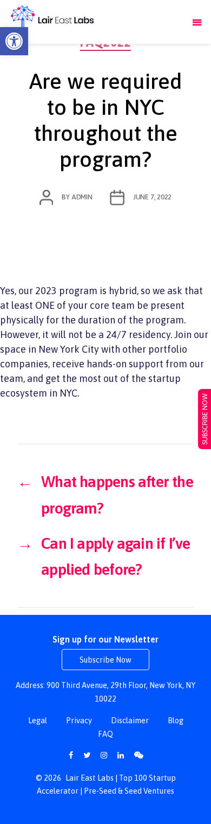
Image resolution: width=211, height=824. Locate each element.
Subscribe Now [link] (105, 660)
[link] (14, 41)
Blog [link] (175, 720)
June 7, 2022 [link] (152, 197)
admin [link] (82, 197)
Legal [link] (37, 720)
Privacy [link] (79, 720)
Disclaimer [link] (130, 720)
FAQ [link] (105, 734)
